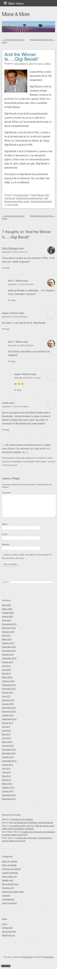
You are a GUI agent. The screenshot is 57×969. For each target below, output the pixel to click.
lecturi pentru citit (9, 876)
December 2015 (9, 684)
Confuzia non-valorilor (11, 868)
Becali (41, 194)
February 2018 (8, 631)
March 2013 (7, 783)
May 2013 (6, 776)
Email (5, 534)
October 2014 (8, 715)
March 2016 (7, 677)
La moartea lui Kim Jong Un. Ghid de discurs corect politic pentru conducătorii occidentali (28, 827)
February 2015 (8, 700)
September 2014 (9, 719)
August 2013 (7, 764)
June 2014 (6, 730)
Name (5, 524)
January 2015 (8, 703)
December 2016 (9, 646)
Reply (7, 268)
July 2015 (6, 696)
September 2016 (9, 658)
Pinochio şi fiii (8, 887)
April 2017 (6, 635)
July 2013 (6, 768)
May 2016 (6, 673)
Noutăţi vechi (7, 880)
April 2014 (6, 738)
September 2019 (9, 624)
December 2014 (9, 707)
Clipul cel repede (9, 865)
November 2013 (9, 753)
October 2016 (8, 654)
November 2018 (9, 627)
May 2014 (6, 734)
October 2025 (8, 612)
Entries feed (7, 927)
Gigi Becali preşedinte (41, 201)
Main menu (15, 3)
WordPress (27, 957)
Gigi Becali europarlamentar (29, 198)
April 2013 (6, 779)
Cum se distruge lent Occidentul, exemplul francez (31, 822)
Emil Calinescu (10, 248)
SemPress (49, 957)
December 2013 (9, 749)
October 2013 (8, 757)
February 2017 (8, 643)
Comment (7, 492)
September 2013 (9, 760)
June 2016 (6, 669)
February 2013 (8, 787)
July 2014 (6, 726)
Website (5, 544)
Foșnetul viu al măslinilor (22, 819)
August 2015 (7, 692)
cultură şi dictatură (10, 872)
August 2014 (7, 722)
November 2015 (9, 688)
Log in (4, 923)
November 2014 (9, 711)
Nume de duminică (10, 884)
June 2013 (6, 772)
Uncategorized (21, 194)
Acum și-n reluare (9, 861)
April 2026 (6, 605)
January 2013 (8, 791)
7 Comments (12, 204)
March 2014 (7, 741)
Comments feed (9, 931)
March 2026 (7, 608)
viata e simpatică (9, 903)
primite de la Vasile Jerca (13, 891)
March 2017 (7, 639)
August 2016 (7, 662)
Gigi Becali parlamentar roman (26, 199)
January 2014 (8, 745)
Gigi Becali (9, 198)
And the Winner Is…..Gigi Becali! (21, 56)
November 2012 (9, 798)
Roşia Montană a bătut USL (42, 39)
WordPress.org (8, 935)
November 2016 (9, 650)
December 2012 (9, 794)
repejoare (6, 895)
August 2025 (7, 616)
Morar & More (15, 13)
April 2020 (6, 620)
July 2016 (6, 665)
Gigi (47, 194)
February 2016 (8, 681)
